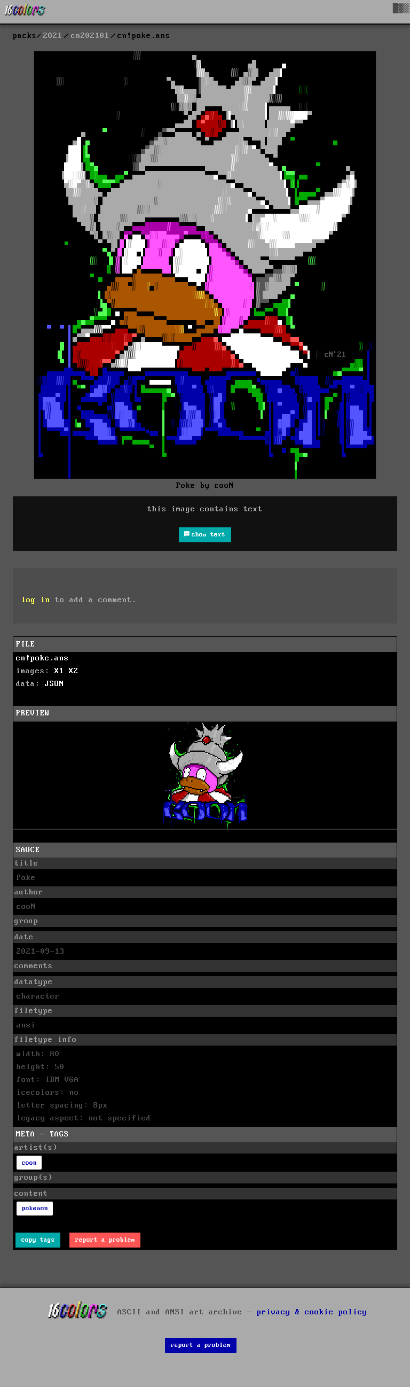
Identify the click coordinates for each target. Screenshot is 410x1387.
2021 (52, 36)
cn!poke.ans (42, 658)
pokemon (35, 1208)
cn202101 (90, 36)
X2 (73, 671)
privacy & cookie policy (312, 1312)
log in (35, 600)
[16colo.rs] (25, 12)
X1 (59, 671)
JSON (54, 684)
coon (29, 1162)
